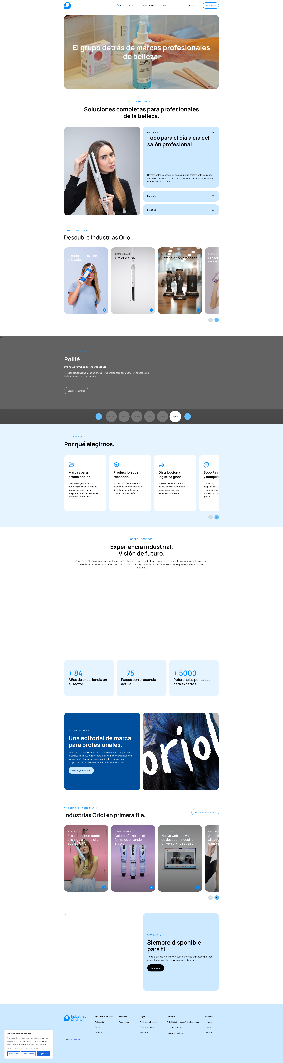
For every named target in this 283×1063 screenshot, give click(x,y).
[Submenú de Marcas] (135, 5)
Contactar (156, 968)
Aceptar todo (43, 1054)
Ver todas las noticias (205, 812)
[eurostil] (136, 416)
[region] (28, 1044)
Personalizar (13, 1054)
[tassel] (162, 416)
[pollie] (175, 416)
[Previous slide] (210, 320)
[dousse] (124, 416)
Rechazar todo (28, 1054)
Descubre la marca (76, 390)
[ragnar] (149, 416)
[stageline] (111, 416)
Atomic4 (77, 1039)
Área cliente (211, 5)
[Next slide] (216, 320)
